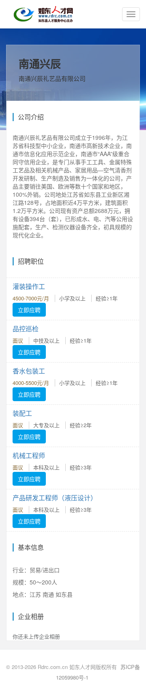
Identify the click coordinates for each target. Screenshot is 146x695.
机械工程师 (29, 455)
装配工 (22, 413)
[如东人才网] (43, 14)
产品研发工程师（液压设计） (55, 497)
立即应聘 (29, 310)
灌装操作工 (29, 286)
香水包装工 (29, 371)
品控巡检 (26, 328)
